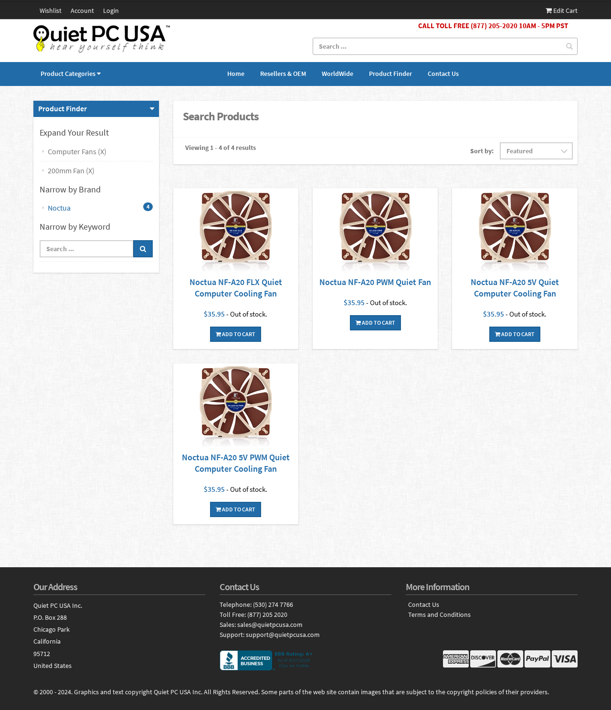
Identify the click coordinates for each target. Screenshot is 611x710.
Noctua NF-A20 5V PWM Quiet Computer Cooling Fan (236, 463)
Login (111, 10)
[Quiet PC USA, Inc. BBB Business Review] (305, 660)
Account (82, 10)
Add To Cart (238, 334)
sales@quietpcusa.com (270, 624)
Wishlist (51, 10)
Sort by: (482, 151)
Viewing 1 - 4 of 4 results (220, 147)
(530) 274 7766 (273, 604)
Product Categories (68, 73)
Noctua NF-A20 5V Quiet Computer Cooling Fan (515, 287)
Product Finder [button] (62, 108)
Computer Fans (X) (77, 151)
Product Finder (390, 73)
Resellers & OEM (283, 73)
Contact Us (443, 73)
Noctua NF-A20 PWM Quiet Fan (375, 281)
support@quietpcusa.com (283, 634)
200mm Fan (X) (71, 170)
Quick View (236, 232)
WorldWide (337, 73)
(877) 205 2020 (267, 614)
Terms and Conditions (439, 614)
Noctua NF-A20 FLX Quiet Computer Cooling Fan (236, 287)
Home (235, 73)
